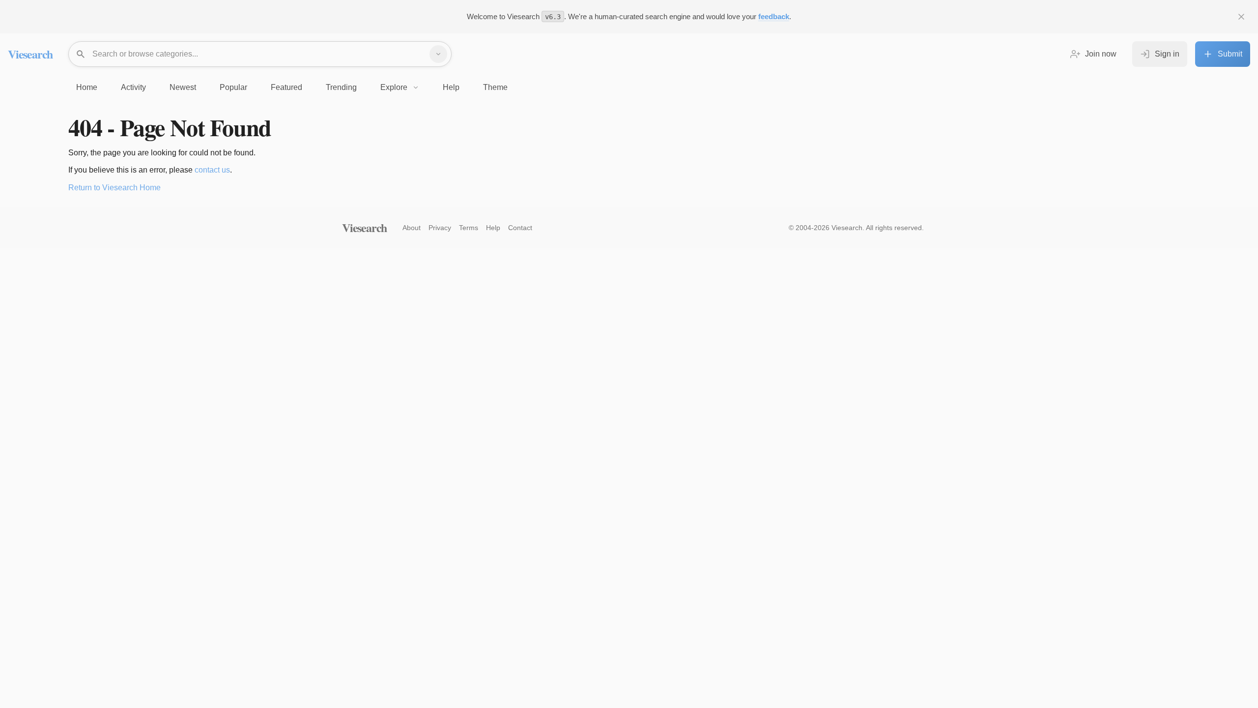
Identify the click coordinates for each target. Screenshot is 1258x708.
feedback (773, 16)
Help (493, 228)
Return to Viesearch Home (114, 187)
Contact (520, 228)
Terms (468, 228)
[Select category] (438, 54)
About (411, 228)
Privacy (440, 228)
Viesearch (30, 53)
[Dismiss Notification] (1241, 17)
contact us (212, 170)
